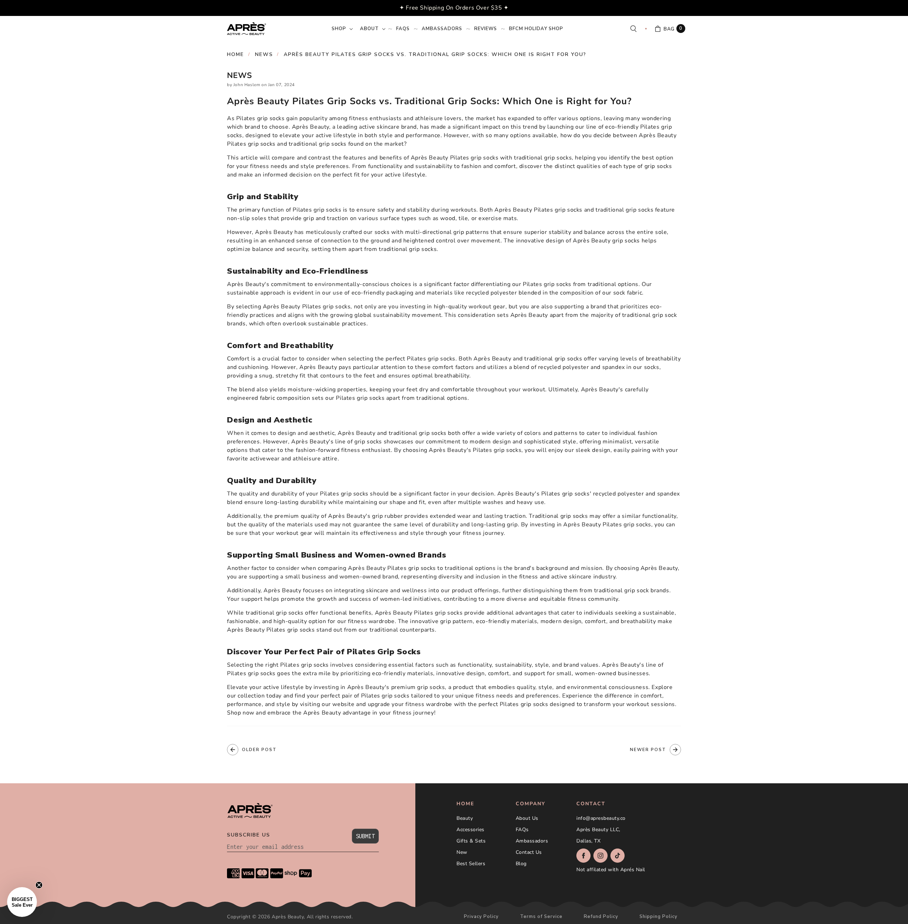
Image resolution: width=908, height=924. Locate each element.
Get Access (392, 496)
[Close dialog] (570, 392)
